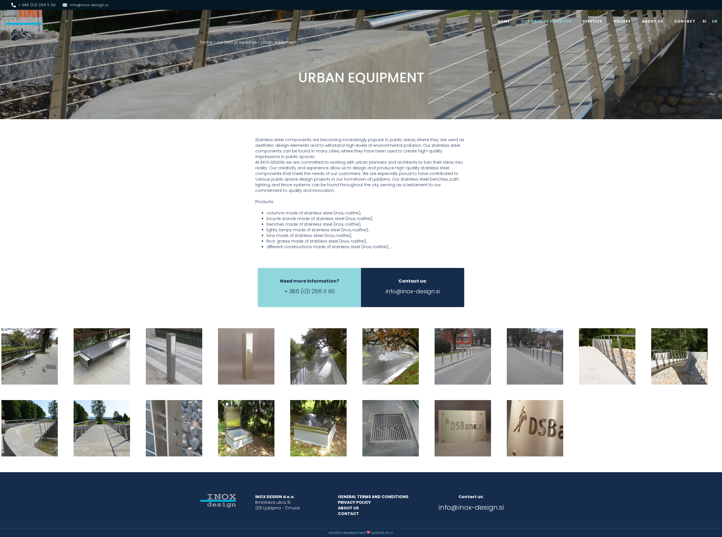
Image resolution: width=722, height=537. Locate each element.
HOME (504, 21)
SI (704, 21)
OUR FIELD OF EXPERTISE (546, 21)
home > (207, 42)
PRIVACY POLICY (354, 502)
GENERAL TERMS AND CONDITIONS (373, 497)
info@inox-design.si (89, 5)
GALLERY (622, 21)
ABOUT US (652, 21)
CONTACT (684, 21)
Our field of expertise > (238, 42)
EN (714, 21)
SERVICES (592, 21)
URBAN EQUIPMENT (279, 42)
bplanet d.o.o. (382, 532)
